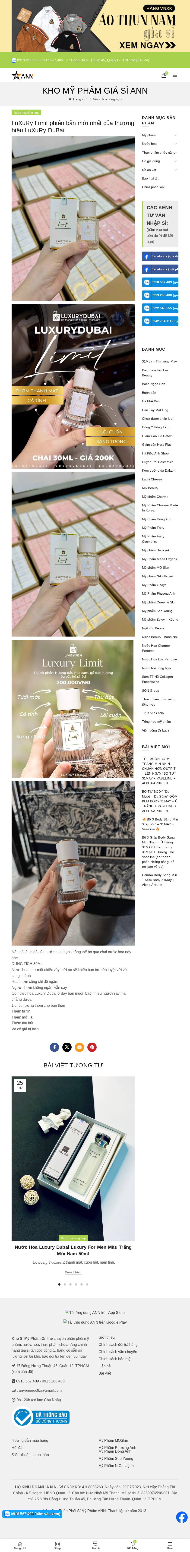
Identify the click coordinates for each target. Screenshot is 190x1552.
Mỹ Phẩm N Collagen (116, 1466)
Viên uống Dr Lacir (155, 730)
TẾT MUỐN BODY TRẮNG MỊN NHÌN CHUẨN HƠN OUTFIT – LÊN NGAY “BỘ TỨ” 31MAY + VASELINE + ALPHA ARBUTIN (159, 771)
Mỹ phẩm (149, 135)
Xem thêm (73, 1272)
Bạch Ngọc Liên (153, 384)
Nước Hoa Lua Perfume (159, 659)
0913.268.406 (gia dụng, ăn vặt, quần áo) (165, 295)
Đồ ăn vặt (149, 170)
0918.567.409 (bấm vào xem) (35, 1514)
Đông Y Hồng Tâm (155, 427)
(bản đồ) (142, 60)
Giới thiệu (106, 1337)
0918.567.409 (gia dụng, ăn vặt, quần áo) (165, 282)
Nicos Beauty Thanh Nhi (159, 637)
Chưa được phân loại (157, 418)
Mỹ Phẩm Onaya (154, 585)
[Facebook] (54, 1047)
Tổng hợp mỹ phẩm (156, 721)
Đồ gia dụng (151, 161)
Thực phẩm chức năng (158, 152)
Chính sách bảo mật (114, 1359)
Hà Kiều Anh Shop (155, 453)
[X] (67, 1047)
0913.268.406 (27, 60)
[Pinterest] (92, 1047)
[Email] (79, 1047)
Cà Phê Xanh (152, 401)
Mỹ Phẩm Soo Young (115, 1459)
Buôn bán (149, 392)
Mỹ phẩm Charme (155, 496)
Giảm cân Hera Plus (156, 444)
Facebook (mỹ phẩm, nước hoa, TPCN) (165, 269)
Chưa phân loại (153, 187)
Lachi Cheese (152, 479)
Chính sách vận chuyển (117, 1352)
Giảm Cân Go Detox (157, 436)
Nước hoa (149, 143)
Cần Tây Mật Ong (155, 410)
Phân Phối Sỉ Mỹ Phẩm (78, 1511)
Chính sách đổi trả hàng (118, 1345)
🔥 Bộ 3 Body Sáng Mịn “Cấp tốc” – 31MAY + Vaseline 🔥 (160, 824)
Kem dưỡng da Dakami (159, 470)
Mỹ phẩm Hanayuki (156, 550)
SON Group (150, 690)
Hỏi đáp (18, 1448)
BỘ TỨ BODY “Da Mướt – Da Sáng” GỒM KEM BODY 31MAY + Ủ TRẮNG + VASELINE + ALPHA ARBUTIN (160, 801)
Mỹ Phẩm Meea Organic (160, 559)
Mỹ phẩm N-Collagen (157, 576)
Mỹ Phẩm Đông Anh (156, 519)
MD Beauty (150, 488)
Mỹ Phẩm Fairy (153, 528)
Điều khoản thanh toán (30, 1455)
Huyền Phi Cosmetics (157, 462)
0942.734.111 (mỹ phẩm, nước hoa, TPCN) (165, 321)
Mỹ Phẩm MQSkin (113, 1440)
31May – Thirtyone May (159, 361)
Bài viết (104, 1373)
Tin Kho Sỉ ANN (153, 713)
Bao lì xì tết (150, 178)
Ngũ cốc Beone (153, 628)
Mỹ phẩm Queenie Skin (159, 602)
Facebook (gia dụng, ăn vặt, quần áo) (165, 256)
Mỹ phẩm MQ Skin (155, 567)
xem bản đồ (22, 1372)
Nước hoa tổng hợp (107, 99)
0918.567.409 (52, 60)
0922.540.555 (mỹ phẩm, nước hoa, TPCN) (165, 308)
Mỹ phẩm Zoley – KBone (160, 619)
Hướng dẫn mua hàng (30, 1440)
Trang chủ (80, 99)
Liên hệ (104, 1366)
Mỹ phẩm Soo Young (157, 611)
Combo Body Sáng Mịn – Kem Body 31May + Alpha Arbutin (159, 879)
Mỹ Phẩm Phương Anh (158, 593)
